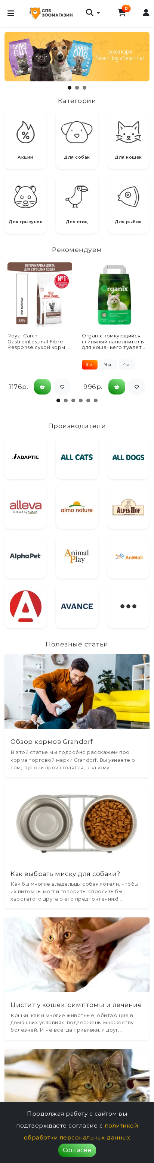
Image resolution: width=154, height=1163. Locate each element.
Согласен (77, 1150)
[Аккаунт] (146, 13)
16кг (108, 364)
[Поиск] (92, 13)
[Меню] (10, 13)
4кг (126, 364)
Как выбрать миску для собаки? (65, 873)
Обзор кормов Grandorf (51, 741)
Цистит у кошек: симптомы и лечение (76, 1004)
